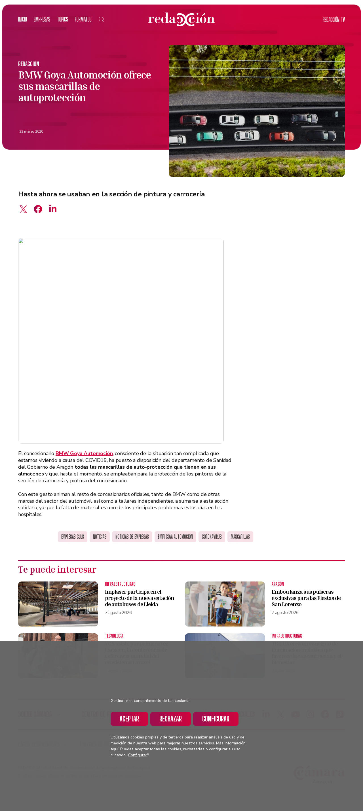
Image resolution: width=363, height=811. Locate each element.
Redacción (28, 63)
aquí (114, 749)
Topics (62, 19)
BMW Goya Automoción (175, 537)
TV (334, 19)
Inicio (22, 19)
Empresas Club (72, 537)
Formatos (83, 19)
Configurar (215, 719)
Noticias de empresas (132, 537)
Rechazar (170, 719)
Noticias (99, 537)
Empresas (42, 19)
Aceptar (129, 719)
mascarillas (240, 537)
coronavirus (212, 537)
